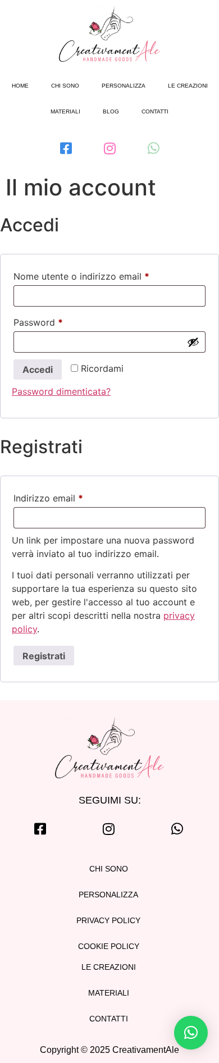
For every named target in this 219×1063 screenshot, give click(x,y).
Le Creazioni (108, 966)
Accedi (37, 369)
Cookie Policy (108, 946)
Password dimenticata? (61, 391)
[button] (191, 1033)
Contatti (155, 111)
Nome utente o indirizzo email (100, 274)
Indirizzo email (67, 496)
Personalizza (123, 86)
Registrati (43, 655)
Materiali (65, 111)
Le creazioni (188, 86)
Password (57, 320)
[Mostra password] (193, 342)
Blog (111, 111)
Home (20, 86)
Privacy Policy (108, 920)
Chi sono (65, 86)
